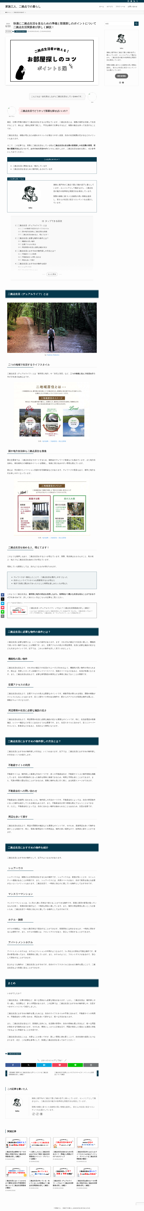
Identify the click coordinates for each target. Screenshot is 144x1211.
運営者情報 (121, 76)
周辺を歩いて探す (28, 260)
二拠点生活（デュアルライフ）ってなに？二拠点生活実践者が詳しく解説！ (60, 608)
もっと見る (52, 274)
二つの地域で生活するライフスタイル (35, 228)
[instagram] (128, 1)
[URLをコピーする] (91, 1065)
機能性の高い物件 (28, 241)
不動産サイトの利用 (29, 254)
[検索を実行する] (136, 24)
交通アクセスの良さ (29, 244)
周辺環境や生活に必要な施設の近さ (34, 247)
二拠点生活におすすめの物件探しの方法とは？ (37, 251)
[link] (33, 1114)
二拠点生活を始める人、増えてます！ (35, 234)
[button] (13, 1065)
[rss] (134, 1)
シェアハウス (27, 267)
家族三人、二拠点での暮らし (23, 6)
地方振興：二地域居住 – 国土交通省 (54, 441)
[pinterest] (131, 1)
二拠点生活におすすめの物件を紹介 (32, 264)
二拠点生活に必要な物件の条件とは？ (33, 238)
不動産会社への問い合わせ (31, 257)
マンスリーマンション (30, 270)
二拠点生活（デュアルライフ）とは (32, 225)
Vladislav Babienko (53, 355)
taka (17, 1111)
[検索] (137, 1)
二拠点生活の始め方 (20, 31)
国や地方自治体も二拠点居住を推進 (34, 231)
